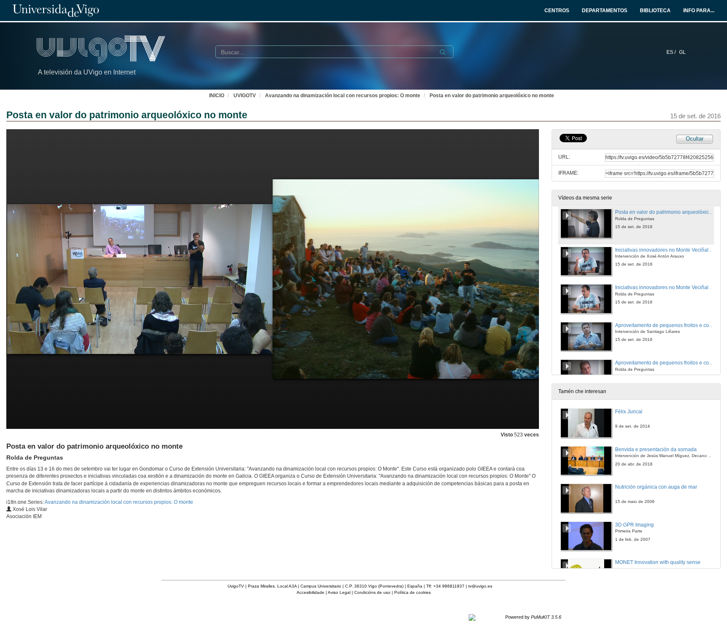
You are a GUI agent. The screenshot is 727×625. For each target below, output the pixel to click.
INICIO (216, 95)
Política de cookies (412, 592)
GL (682, 52)
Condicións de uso (372, 592)
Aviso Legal (339, 592)
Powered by (533, 617)
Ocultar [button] (694, 139)
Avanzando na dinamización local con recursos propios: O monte (342, 95)
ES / (671, 52)
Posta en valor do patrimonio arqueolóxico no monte (492, 95)
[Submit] (442, 52)
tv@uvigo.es (480, 586)
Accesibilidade (310, 592)
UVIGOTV (244, 95)
